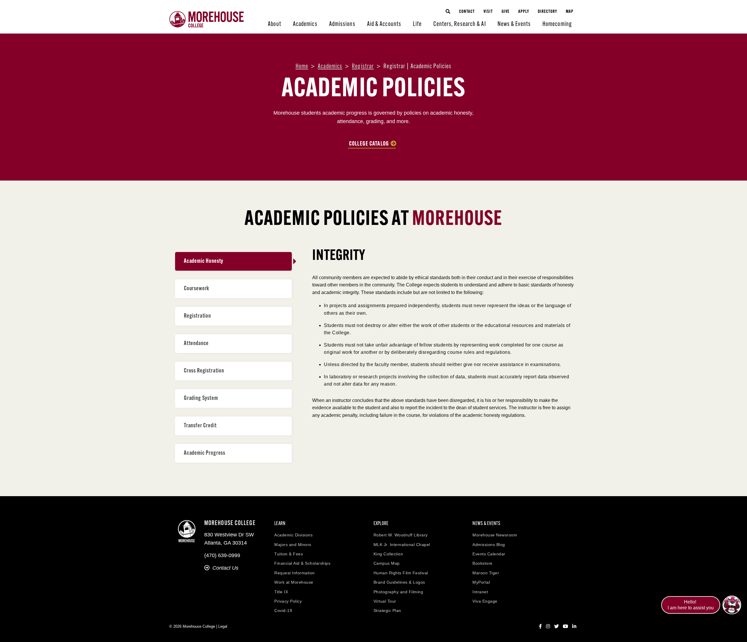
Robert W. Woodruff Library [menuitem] (401, 535)
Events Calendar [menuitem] (488, 554)
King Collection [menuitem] (388, 554)
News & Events (514, 24)
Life (417, 24)
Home (302, 66)
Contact (467, 12)
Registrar (363, 66)
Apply (523, 12)
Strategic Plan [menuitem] (387, 610)
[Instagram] (548, 626)
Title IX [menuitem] (281, 591)
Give (505, 12)
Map (569, 12)
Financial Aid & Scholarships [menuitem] (302, 563)
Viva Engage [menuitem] (485, 601)
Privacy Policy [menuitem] (288, 601)
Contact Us (225, 568)
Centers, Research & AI (459, 24)
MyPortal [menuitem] (481, 582)
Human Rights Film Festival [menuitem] (401, 573)
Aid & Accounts (384, 24)
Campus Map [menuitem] (387, 563)
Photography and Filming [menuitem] (398, 591)
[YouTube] (565, 626)
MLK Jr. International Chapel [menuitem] (402, 544)
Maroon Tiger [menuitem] (485, 573)
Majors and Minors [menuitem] (292, 544)
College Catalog (369, 144)
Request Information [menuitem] (294, 573)
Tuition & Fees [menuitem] (288, 554)
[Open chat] (731, 605)
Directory (547, 12)
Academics (305, 24)
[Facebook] (540, 626)
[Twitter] (556, 626)
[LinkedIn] (574, 626)
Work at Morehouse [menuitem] (293, 582)
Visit (488, 12)
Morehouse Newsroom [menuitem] (494, 535)
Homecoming (557, 24)
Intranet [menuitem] (480, 591)
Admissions (342, 24)
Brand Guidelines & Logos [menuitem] (399, 582)
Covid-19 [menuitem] (283, 610)
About (274, 24)
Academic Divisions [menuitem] (293, 535)
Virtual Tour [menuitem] (385, 601)
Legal (222, 626)
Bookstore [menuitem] (482, 563)
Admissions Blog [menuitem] (488, 544)
